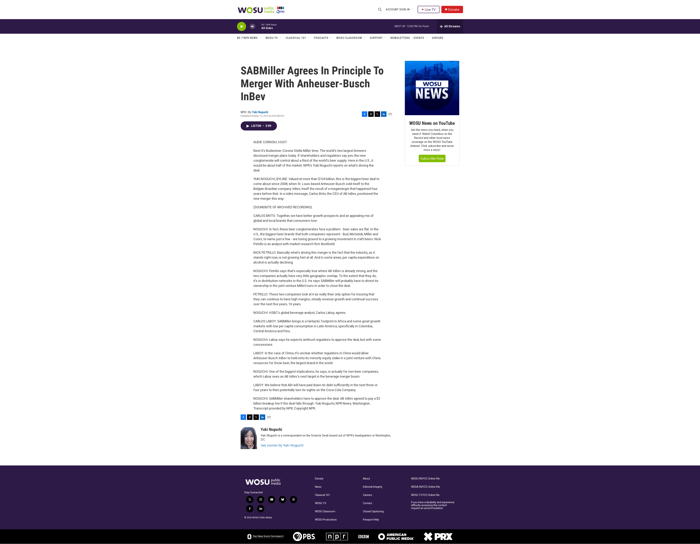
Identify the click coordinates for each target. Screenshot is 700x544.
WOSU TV (272, 37)
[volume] (252, 26)
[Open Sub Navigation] (412, 9)
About (366, 478)
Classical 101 (296, 37)
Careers (367, 495)
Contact (367, 503)
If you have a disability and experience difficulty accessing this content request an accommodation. (432, 505)
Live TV (430, 9)
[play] (241, 26)
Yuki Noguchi (260, 112)
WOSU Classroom (349, 37)
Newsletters (400, 37)
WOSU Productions (326, 519)
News (318, 486)
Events (419, 37)
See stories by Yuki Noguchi (282, 445)
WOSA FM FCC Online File (425, 486)
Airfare (437, 37)
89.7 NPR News (247, 37)
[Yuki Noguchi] (249, 438)
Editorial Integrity (372, 486)
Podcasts (321, 37)
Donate (453, 9)
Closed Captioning (373, 511)
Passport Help (371, 519)
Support (376, 37)
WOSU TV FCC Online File (425, 495)
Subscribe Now (432, 158)
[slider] (258, 26)
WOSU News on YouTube (432, 123)
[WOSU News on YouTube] (432, 88)
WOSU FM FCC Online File (425, 478)
